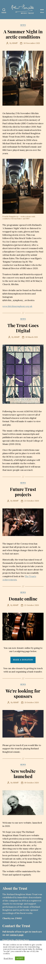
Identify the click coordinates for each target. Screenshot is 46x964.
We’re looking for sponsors (23, 693)
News (23, 25)
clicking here (22, 940)
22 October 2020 (31, 605)
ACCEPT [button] (19, 958)
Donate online (23, 599)
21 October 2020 (32, 702)
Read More (8, 958)
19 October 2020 (31, 782)
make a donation (23, 660)
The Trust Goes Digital (23, 327)
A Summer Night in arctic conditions (23, 34)
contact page (17, 935)
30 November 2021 (31, 43)
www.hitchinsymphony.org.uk (17, 306)
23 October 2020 (31, 501)
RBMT (15, 43)
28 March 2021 (31, 337)
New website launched (23, 773)
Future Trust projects (23, 491)
